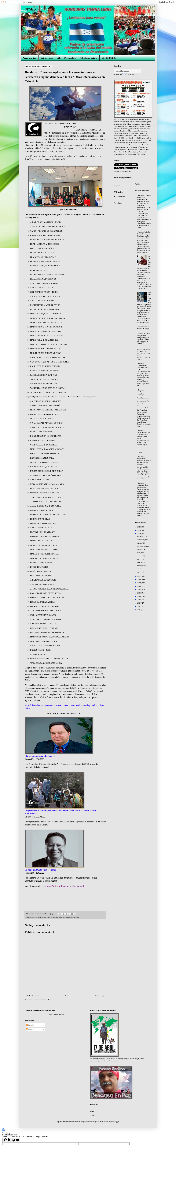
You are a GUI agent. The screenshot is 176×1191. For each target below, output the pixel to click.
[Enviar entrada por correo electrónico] (58, 914)
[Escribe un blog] (65, 914)
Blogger (116, 1121)
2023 (139, 530)
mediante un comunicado (88, 135)
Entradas (31, 1025)
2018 (139, 586)
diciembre (140, 536)
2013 (139, 603)
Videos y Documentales (66, 57)
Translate (131, 74)
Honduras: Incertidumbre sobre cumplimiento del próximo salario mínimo (143, 434)
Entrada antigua (100, 996)
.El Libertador (120, 196)
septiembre (140, 546)
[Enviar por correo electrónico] (62, 914)
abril (138, 562)
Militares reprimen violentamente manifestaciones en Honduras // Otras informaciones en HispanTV (143, 338)
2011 (139, 610)
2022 (139, 533)
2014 (139, 599)
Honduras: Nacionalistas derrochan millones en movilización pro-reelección (144, 461)
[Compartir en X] (68, 914)
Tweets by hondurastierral (122, 171)
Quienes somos (47, 57)
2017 (139, 589)
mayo (139, 559)
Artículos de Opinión (88, 57)
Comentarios (32, 1029)
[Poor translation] (15, 1140)
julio (138, 552)
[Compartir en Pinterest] (74, 914)
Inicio (67, 996)
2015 (139, 596)
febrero (139, 569)
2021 (139, 576)
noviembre (140, 540)
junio (139, 556)
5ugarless (96, 1121)
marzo (139, 565)
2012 (139, 606)
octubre (139, 543)
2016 (139, 593)
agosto (139, 549)
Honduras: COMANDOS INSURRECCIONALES (144, 366)
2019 (139, 583)
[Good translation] (6, 1140)
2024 (139, 527)
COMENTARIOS (109, 57)
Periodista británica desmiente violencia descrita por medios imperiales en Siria (143, 235)
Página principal (29, 57)
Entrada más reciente (32, 996)
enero (139, 572)
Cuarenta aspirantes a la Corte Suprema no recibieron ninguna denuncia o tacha (55, 917)
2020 (139, 579)
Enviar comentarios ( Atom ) (43, 1000)
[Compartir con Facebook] (71, 914)
